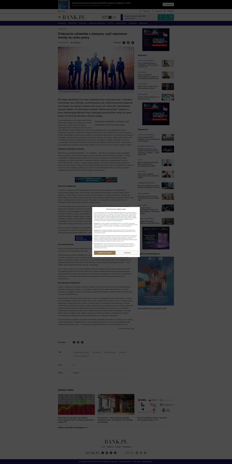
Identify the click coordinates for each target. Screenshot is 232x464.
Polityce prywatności (117, 220)
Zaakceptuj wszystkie (104, 253)
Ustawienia (127, 253)
